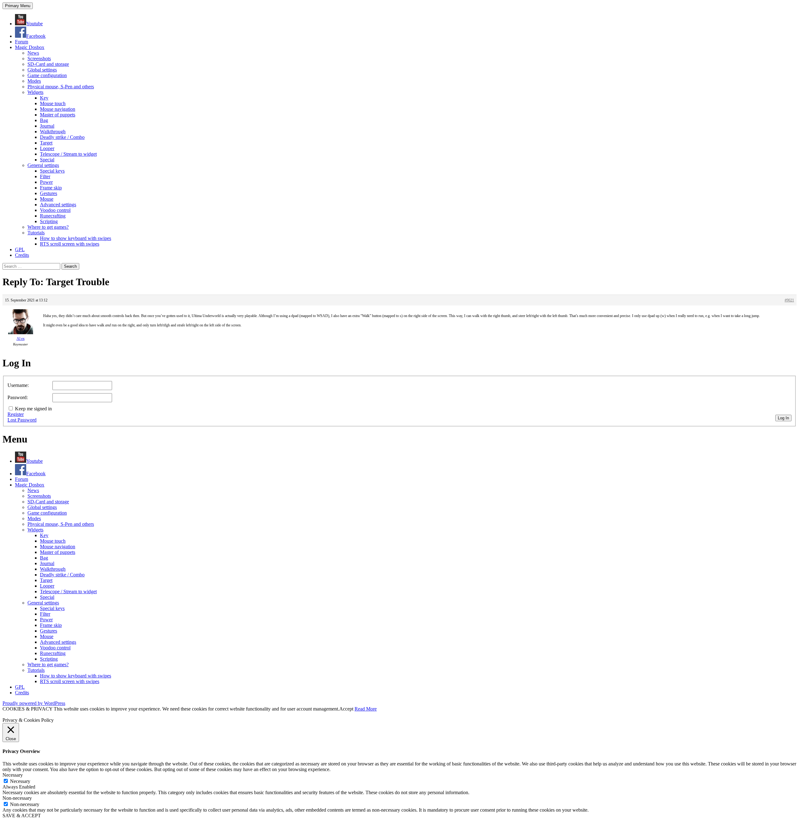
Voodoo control (55, 210)
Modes (34, 81)
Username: (18, 385)
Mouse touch (53, 103)
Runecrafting (53, 215)
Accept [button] (346, 708)
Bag (44, 120)
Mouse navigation (57, 109)
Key (44, 97)
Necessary (20, 781)
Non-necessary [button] (17, 798)
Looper (47, 148)
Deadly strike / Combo (62, 137)
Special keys (52, 170)
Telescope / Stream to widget (68, 154)
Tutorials (36, 232)
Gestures (48, 193)
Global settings (42, 69)
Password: (17, 397)
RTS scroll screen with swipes (69, 244)
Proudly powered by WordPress (33, 703)
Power (46, 182)
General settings (43, 165)
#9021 (789, 300)
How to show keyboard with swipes (75, 238)
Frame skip (51, 187)
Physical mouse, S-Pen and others (60, 86)
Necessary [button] (12, 775)
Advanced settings (58, 204)
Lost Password (22, 420)
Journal (47, 126)
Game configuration (47, 75)
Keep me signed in (33, 408)
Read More (366, 708)
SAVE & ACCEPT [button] (21, 815)
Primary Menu (17, 5)
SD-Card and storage (48, 64)
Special (47, 159)
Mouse (46, 199)
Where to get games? (48, 227)
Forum (21, 41)
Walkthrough (53, 131)
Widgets (35, 92)
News (33, 53)
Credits (22, 255)
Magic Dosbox (29, 47)
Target (46, 142)
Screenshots (39, 58)
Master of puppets (57, 114)
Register (15, 414)
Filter (45, 176)
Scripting (49, 221)
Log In (783, 418)
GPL (20, 249)
